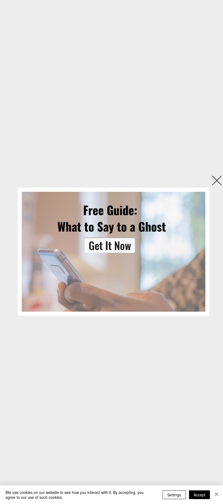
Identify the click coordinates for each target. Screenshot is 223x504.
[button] (217, 180)
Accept (199, 494)
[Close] (216, 495)
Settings (174, 494)
